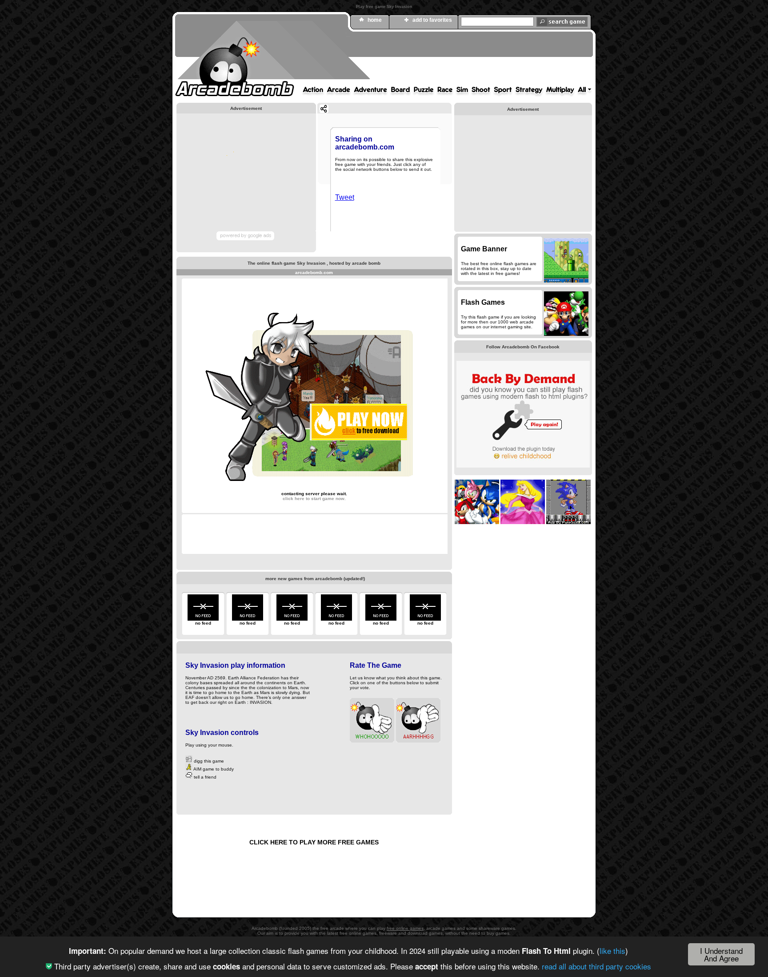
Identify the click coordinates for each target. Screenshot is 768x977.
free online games (405, 928)
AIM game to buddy (213, 769)
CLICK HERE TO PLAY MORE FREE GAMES (314, 842)
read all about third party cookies (596, 966)
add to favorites (432, 20)
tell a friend (204, 777)
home (375, 20)
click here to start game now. (314, 498)
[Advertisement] (430, 59)
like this (612, 950)
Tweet (344, 197)
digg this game (208, 761)
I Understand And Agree (721, 954)
